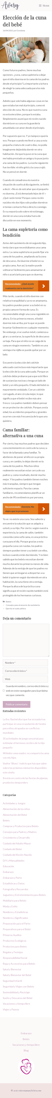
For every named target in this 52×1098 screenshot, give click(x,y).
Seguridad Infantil (12, 980)
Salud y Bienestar (12, 969)
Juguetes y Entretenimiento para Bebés (24, 894)
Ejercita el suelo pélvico (16, 608)
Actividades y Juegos (14, 803)
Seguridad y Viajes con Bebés (18, 986)
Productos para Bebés (15, 946)
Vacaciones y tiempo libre (16, 1003)
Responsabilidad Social (15, 957)
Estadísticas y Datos (14, 883)
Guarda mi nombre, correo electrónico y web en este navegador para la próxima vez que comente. (27, 691)
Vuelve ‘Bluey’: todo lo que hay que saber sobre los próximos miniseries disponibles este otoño (25, 768)
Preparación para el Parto (16, 923)
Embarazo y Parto (12, 877)
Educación (8, 866)
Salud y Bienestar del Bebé (17, 975)
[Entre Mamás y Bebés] (10, 5)
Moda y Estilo (10, 906)
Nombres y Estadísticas (15, 912)
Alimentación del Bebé (15, 814)
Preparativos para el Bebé (17, 929)
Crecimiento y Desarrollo (16, 837)
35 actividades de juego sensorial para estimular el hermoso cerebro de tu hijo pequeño (24, 743)
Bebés (8, 601)
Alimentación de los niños (16, 808)
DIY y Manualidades (13, 860)
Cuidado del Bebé (12, 849)
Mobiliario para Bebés (14, 900)
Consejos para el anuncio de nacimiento (23, 605)
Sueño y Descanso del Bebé (17, 997)
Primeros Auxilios (12, 935)
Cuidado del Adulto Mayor (17, 843)
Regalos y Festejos (13, 952)
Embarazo (8, 871)
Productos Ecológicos (14, 940)
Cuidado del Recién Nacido (17, 854)
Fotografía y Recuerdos (15, 889)
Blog (26, 1050)
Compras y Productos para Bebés (21, 826)
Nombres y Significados (15, 917)
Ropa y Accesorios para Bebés (19, 963)
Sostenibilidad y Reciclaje (16, 992)
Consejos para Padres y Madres (20, 831)
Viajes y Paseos (11, 1009)
